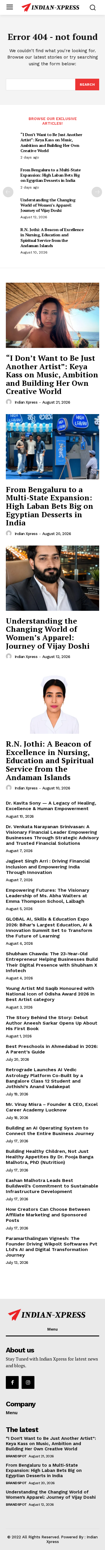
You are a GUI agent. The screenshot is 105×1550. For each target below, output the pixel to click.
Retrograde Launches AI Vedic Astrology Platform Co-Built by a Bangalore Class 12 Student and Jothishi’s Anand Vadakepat (44, 1078)
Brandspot (16, 1456)
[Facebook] (12, 1382)
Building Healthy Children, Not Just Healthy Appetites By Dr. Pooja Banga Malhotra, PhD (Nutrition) (49, 1156)
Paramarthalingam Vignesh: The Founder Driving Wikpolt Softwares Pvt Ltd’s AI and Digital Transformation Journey (51, 1247)
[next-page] (97, 192)
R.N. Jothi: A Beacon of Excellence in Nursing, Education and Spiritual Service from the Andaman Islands (51, 237)
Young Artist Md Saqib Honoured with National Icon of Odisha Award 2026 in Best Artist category (50, 994)
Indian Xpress (26, 402)
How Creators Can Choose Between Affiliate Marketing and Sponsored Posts (48, 1214)
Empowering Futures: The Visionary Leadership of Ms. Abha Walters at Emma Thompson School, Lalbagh (47, 895)
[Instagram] (28, 1382)
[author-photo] (9, 402)
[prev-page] (8, 192)
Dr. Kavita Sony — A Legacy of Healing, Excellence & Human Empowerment (51, 805)
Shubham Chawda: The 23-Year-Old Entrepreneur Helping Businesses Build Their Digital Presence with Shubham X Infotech (52, 962)
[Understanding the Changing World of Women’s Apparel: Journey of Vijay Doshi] (52, 578)
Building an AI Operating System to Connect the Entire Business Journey (50, 1130)
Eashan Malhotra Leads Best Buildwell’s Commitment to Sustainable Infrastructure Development (52, 1186)
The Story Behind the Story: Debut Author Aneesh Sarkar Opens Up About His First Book (51, 1023)
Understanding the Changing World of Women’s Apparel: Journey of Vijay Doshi (47, 205)
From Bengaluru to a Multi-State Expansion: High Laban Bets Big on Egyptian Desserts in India (50, 175)
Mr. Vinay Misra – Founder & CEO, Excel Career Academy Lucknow (52, 1107)
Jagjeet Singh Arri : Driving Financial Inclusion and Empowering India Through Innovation (48, 866)
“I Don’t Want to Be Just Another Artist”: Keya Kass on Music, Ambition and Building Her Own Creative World (51, 142)
